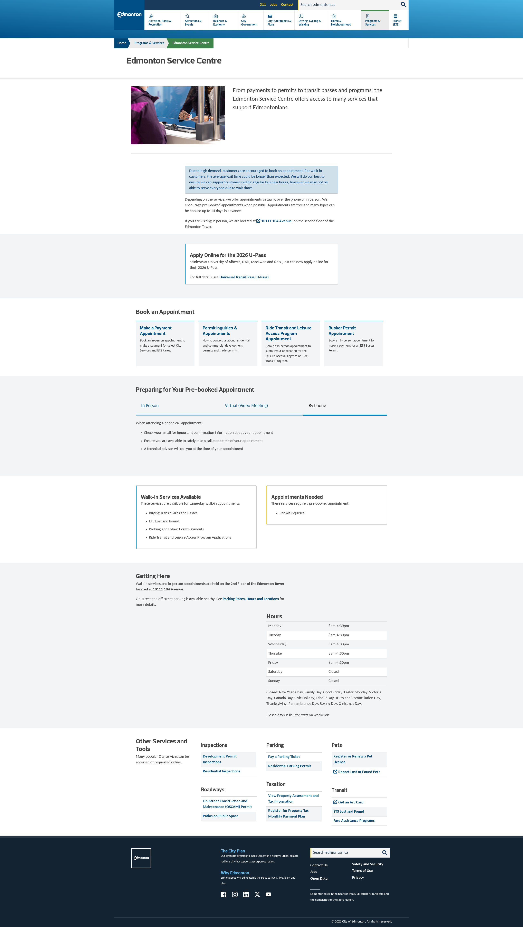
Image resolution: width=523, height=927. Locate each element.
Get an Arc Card (350, 802)
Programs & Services (372, 22)
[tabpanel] (261, 438)
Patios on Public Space (220, 816)
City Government (249, 22)
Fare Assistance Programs (354, 821)
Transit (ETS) (397, 22)
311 (263, 5)
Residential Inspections (221, 771)
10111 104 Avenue (276, 221)
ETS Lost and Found (348, 812)
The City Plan (233, 850)
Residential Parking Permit (289, 766)
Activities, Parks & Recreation (160, 22)
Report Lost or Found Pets (359, 772)
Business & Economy (220, 22)
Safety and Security (367, 864)
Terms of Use (362, 871)
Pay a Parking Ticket (284, 757)
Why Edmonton (235, 872)
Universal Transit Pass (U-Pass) (244, 277)
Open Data (318, 879)
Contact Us (319, 865)
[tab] (178, 406)
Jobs (273, 5)
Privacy (358, 878)
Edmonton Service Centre (191, 43)
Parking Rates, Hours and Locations (251, 599)
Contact (287, 5)
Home (121, 43)
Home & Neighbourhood (341, 22)
